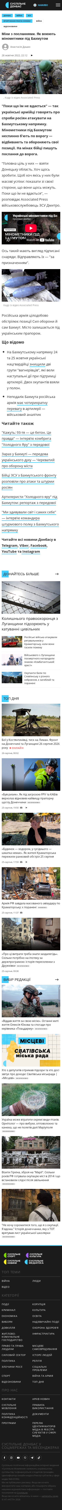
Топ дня (38, 1381)
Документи (40, 1414)
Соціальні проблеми (39, 1368)
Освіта (37, 1316)
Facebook (38, 545)
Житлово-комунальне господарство (12, 1337)
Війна (39, 21)
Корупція (38, 1304)
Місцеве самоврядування (44, 1347)
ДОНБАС (7, 15)
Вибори (7, 1321)
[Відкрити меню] (59, 5)
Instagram (31, 551)
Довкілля (8, 1327)
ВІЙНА (19, 15)
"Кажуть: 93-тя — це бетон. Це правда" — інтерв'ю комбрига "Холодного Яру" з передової (26, 438)
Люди (36, 1280)
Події (5, 1304)
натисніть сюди (50, 1496)
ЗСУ (29, 15)
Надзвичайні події (45, 1321)
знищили (37, 364)
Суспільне (22, 1492)
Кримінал (9, 1310)
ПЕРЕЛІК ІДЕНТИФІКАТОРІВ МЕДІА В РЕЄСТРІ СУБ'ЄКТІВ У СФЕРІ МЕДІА (44, 1429)
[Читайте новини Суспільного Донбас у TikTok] (39, 1457)
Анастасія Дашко (20, 46)
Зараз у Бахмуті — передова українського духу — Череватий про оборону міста (28, 460)
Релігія (37, 1360)
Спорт (6, 1375)
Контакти (9, 1399)
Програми (9, 1423)
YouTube (9, 551)
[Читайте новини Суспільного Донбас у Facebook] (4, 1457)
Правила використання (42, 1406)
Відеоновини (10, 26)
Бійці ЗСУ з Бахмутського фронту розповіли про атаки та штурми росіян (29, 481)
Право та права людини (13, 1347)
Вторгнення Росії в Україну (17, 21)
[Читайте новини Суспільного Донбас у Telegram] (32, 1457)
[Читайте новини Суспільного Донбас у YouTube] (18, 1457)
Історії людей (42, 1355)
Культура (39, 1310)
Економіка (9, 1316)
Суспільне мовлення (9, 1406)
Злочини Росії (12, 1366)
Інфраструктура (43, 1333)
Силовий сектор (14, 1355)
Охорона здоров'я (45, 1327)
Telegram (10, 545)
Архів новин (41, 1399)
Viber (24, 545)
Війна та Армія (42, 1375)
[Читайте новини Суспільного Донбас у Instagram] (11, 1457)
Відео (6, 1286)
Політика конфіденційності (15, 1415)
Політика (8, 1360)
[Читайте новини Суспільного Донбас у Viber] (25, 1457)
